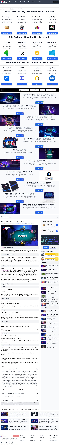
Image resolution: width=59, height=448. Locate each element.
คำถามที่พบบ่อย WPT (43, 438)
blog (3, 9)
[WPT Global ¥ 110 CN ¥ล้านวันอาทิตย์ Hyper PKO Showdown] (43, 334)
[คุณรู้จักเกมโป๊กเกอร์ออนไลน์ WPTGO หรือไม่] (43, 315)
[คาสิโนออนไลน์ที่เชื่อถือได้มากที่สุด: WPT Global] (43, 338)
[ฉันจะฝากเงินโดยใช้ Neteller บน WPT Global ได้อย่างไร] (43, 274)
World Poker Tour (5, 270)
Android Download (6, 42)
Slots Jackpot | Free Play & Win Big (7, 17)
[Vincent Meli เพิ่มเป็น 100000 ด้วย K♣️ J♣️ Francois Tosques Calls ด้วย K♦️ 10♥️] (43, 322)
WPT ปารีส (48, 343)
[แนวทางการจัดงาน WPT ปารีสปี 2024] (43, 342)
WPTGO (48, 278)
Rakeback (39, 1)
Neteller (48, 274)
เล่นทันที (56, 254)
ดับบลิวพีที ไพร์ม (54, 323)
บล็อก (29, 1)
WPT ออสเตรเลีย (49, 319)
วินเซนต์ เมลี (49, 323)
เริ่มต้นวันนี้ (39, 103)
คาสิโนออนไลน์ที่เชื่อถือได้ (55, 339)
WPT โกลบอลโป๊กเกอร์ (50, 282)
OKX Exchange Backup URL (52, 42)
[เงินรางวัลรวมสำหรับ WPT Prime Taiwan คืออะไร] (43, 311)
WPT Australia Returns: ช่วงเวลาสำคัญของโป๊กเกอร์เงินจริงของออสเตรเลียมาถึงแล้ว (10, 409)
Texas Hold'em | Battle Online (22, 17)
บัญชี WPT (22, 440)
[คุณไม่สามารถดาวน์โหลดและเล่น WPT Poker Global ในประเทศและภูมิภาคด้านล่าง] (43, 282)
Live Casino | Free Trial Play (52, 17)
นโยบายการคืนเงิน (53, 438)
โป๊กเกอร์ (33, 1)
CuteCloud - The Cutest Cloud (6, 68)
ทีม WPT (31, 438)
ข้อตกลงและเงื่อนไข (53, 437)
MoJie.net (37, 68)
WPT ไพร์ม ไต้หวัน (50, 311)
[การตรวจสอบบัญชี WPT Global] (43, 266)
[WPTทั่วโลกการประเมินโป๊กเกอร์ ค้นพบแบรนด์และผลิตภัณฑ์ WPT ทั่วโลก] (43, 270)
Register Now (37, 42)
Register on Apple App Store (22, 42)
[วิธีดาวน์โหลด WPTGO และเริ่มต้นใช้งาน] (43, 278)
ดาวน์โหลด (16, 1)
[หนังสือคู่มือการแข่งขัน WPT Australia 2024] (43, 319)
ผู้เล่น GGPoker (53, 347)
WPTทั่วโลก (48, 270)
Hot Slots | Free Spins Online (37, 17)
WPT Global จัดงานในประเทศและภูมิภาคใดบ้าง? (14, 9)
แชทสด (41, 440)
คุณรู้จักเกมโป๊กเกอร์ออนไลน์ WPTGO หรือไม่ (29, 409)
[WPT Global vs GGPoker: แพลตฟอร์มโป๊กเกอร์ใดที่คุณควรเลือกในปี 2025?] (43, 346)
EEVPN (22, 68)
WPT (3, 247)
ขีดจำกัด (55, 282)
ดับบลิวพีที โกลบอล (53, 278)
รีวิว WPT (21, 438)
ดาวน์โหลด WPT (23, 437)
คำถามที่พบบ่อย (23, 1)
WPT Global (52, 274)
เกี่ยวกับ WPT (32, 437)
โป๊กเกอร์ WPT (32, 440)
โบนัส (10, 1)
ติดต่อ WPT (42, 437)
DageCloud (52, 68)
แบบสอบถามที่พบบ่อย (53, 440)
